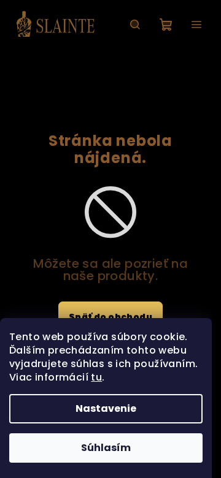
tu (96, 377)
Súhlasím (106, 448)
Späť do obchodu (110, 317)
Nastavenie (106, 408)
